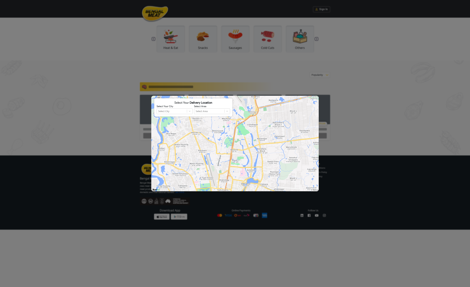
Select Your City (165, 106)
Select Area (200, 106)
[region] (235, 143)
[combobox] (158, 111)
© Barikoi (314, 190)
